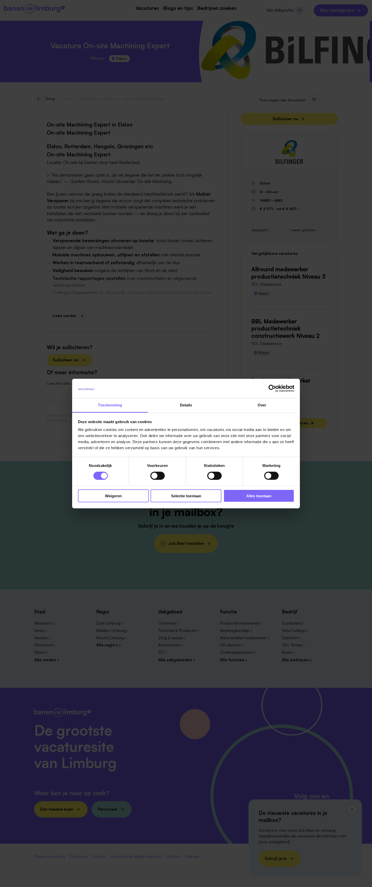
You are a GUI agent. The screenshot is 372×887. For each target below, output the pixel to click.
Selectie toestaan (186, 496)
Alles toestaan (258, 496)
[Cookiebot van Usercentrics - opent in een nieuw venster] (272, 388)
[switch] (157, 475)
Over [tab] (262, 405)
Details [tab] (186, 405)
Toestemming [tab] (110, 405)
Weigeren (113, 496)
